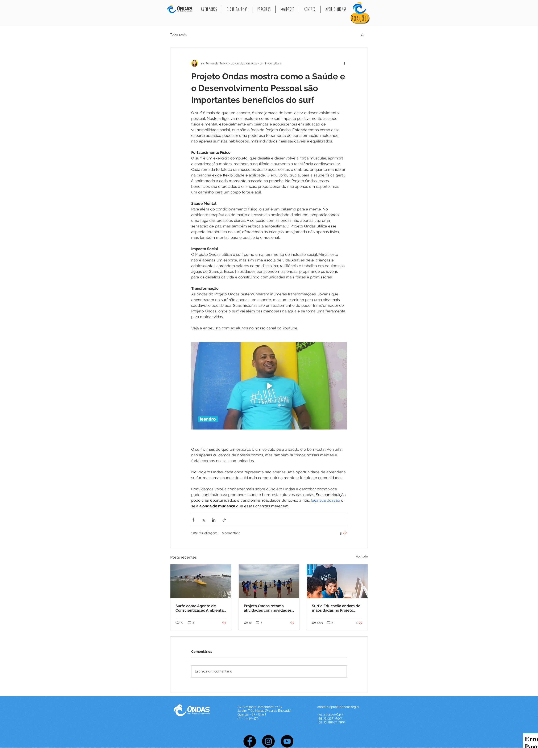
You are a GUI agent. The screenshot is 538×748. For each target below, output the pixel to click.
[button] (209, 9)
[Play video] (269, 385)
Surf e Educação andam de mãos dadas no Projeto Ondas (336, 608)
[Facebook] (249, 741)
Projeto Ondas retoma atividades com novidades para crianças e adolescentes (268, 608)
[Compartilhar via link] (224, 520)
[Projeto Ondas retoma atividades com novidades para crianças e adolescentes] (269, 581)
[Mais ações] (344, 63)
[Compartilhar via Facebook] (193, 520)
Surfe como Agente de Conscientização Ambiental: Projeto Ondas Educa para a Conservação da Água (200, 608)
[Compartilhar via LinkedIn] (214, 520)
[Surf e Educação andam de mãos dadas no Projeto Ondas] (337, 581)
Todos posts (178, 34)
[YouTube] (287, 741)
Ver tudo (362, 556)
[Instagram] (268, 741)
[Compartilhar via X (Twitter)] (204, 520)
